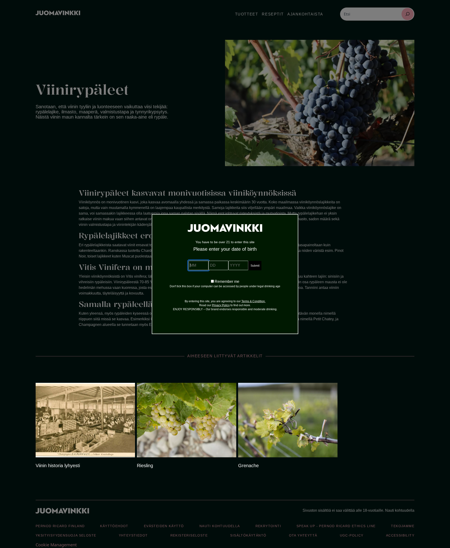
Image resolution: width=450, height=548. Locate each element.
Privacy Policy (221, 305)
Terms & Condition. (253, 301)
